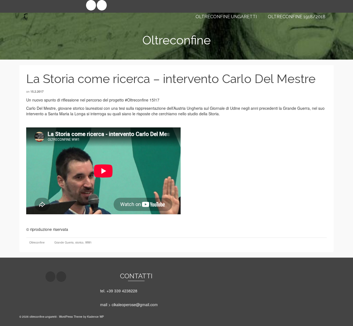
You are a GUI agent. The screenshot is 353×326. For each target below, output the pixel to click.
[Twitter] (102, 5)
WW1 (88, 242)
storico (79, 242)
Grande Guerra (64, 242)
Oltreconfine (37, 242)
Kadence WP (95, 317)
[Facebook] (91, 5)
